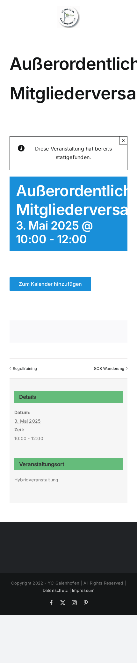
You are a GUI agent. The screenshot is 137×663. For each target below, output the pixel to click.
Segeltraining (25, 368)
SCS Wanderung (109, 368)
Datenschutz (55, 590)
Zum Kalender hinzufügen (50, 284)
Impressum (83, 590)
